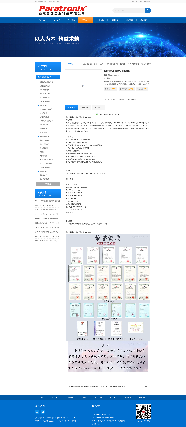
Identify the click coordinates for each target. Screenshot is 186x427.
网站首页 (42, 20)
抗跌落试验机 (44, 125)
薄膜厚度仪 (43, 128)
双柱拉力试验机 (45, 101)
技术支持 (98, 397)
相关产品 (85, 107)
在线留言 (141, 1)
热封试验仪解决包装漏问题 (44, 205)
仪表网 (67, 421)
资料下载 (114, 20)
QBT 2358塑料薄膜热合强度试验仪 (46, 232)
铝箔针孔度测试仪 (46, 163)
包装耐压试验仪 (45, 97)
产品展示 (85, 20)
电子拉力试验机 (45, 167)
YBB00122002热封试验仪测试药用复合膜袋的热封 (48, 218)
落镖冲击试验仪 (45, 136)
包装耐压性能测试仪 (46, 109)
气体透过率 (43, 156)
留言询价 (98, 107)
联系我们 (147, 1)
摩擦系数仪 (43, 175)
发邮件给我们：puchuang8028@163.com (121, 99)
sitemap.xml (71, 418)
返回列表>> (146, 386)
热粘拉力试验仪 (45, 94)
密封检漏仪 (43, 132)
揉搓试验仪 (43, 105)
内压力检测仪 (44, 90)
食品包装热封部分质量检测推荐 (45, 210)
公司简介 (55, 397)
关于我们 (56, 20)
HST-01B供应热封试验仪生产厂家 (115, 386)
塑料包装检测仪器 (44, 77)
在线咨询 (128, 397)
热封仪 (42, 152)
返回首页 (134, 1)
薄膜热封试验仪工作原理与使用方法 (47, 223)
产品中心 (43, 66)
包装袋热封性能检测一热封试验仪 (46, 241)
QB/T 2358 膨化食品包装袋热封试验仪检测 (48, 214)
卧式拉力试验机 (45, 86)
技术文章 (100, 20)
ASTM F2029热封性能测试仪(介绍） (47, 227)
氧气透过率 (43, 113)
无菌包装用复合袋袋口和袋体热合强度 (47, 236)
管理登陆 (74, 421)
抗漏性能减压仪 (45, 140)
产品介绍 (71, 107)
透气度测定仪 (44, 117)
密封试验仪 (43, 171)
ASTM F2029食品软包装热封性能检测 (47, 201)
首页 (95, 64)
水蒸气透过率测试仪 (46, 160)
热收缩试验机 (44, 148)
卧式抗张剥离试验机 (46, 121)
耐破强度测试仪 (45, 179)
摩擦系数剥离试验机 (46, 82)
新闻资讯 (71, 20)
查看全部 (48, 184)
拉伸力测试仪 (44, 144)
